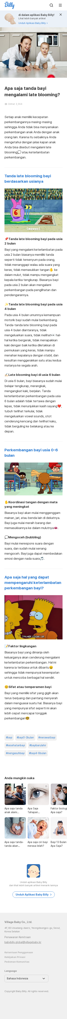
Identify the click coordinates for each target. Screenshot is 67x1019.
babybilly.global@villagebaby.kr (22, 942)
